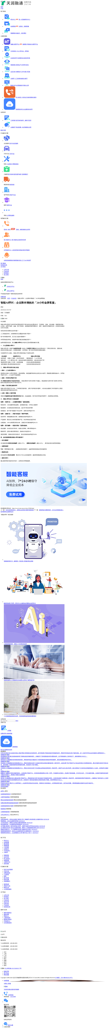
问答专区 (6, 903)
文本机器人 (14, 51)
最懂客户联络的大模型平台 (30, 44)
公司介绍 (6, 269)
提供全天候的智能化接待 (29, 97)
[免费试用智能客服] (44, 505)
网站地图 (6, 974)
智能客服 (18, 109)
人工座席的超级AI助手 (21, 78)
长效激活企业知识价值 (23, 58)
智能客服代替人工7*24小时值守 (22, 260)
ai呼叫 (2, 791)
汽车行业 (11, 153)
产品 (2, 8)
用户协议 (6, 973)
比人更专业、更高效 (23, 51)
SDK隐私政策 (8, 922)
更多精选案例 (4, 786)
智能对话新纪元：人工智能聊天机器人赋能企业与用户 (16, 829)
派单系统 (6, 863)
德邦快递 (3, 759)
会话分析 (13, 71)
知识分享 (6, 901)
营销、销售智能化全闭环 (23, 229)
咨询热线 (10, 995)
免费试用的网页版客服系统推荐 (10, 803)
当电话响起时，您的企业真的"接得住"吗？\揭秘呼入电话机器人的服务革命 (22, 819)
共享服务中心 (7, 250)
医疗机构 (10, 174)
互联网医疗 (25, 174)
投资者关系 (4, 265)
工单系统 (13, 120)
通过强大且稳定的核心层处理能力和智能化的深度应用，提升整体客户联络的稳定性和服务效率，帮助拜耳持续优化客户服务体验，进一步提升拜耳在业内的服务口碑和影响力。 (56, 753)
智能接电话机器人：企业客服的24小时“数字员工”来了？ (16, 832)
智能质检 (13, 65)
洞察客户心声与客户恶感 (23, 71)
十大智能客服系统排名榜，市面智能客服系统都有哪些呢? (20, 716)
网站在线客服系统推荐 (7, 800)
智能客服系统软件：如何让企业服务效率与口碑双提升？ (17, 831)
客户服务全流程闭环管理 (19, 239)
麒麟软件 (3, 773)
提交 (17, 720)
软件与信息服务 (13, 143)
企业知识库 (14, 58)
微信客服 (6, 844)
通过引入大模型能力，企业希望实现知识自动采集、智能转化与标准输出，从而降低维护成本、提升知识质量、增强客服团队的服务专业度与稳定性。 (52, 783)
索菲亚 (2, 778)
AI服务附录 (7, 917)
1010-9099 (13, 996)
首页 (2, 6)
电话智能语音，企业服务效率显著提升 (11, 824)
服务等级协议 (7, 912)
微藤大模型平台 (15, 44)
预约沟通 (10, 1025)
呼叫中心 (13, 19)
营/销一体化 (7, 229)
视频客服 (13, 33)
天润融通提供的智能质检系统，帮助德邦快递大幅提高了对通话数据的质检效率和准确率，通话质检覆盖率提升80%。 (39, 759)
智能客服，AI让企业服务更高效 (10, 821)
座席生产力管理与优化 (22, 65)
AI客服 (9, 730)
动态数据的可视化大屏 (22, 85)
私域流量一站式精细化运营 (23, 127)
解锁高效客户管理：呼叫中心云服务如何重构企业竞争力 (20, 603)
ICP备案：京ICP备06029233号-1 (64, 977)
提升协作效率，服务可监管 (23, 120)
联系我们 (6, 273)
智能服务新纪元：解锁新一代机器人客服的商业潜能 (18, 561)
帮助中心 (6, 916)
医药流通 (16, 174)
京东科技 (3, 768)
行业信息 (6, 271)
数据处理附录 (7, 919)
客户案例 (3, 263)
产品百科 (6, 905)
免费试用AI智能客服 (6, 733)
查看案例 (3, 754)
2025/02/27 (42, 827)
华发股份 (3, 763)
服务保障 (6, 914)
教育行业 (9, 205)
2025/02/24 (22, 821)
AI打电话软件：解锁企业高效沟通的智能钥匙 (13, 822)
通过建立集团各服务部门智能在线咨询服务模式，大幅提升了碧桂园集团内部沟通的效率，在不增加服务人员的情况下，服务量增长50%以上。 (47, 756)
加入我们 (6, 274)
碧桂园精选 (4, 756)
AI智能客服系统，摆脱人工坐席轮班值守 (15, 644)
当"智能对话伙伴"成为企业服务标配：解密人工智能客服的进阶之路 (20, 827)
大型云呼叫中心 (5, 814)
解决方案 (3, 130)
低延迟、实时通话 (21, 33)
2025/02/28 (46, 819)
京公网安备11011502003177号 (13, 968)
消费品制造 (15, 164)
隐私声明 (6, 971)
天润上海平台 (10, 290)
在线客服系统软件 (6, 794)
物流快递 (11, 184)
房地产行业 (12, 195)
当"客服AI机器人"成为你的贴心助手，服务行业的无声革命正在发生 (20, 826)
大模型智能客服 (5, 797)
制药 (20, 174)
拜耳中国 (3, 753)
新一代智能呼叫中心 (24, 19)
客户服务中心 (7, 239)
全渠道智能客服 (8, 260)
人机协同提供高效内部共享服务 (21, 250)
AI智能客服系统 (5, 811)
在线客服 (13, 26)
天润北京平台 (10, 286)
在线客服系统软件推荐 (7, 806)
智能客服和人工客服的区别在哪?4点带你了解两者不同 (19, 680)
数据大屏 (13, 85)
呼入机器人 (19, 97)
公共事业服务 (10, 215)
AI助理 (12, 78)
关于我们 (3, 266)
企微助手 (13, 127)
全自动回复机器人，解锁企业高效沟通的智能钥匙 (20, 510)
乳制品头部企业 (5, 783)
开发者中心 (7, 921)
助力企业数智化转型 (27, 109)
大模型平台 (7, 862)
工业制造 (9, 164)
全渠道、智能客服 (24, 26)
